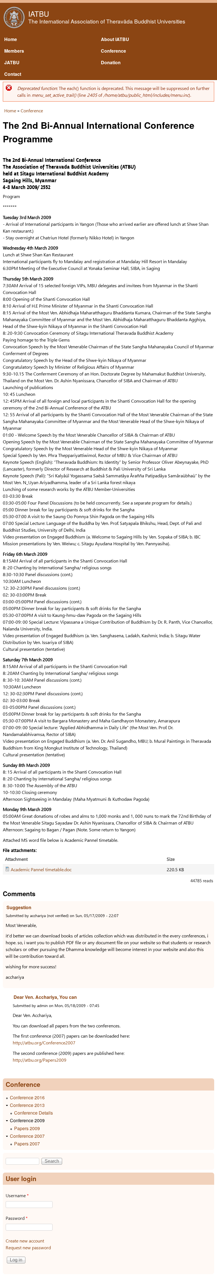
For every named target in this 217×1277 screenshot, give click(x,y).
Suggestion (18, 907)
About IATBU (115, 39)
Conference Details (33, 1112)
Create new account (25, 1241)
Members (14, 51)
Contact (12, 74)
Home (10, 39)
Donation (111, 62)
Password (17, 1218)
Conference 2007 (27, 1136)
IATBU (38, 13)
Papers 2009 (27, 1128)
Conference (113, 51)
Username (17, 1195)
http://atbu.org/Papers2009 (39, 1060)
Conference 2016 (27, 1097)
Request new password (28, 1247)
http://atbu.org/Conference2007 (44, 1043)
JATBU (11, 62)
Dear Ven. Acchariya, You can (45, 997)
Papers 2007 (27, 1143)
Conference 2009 (27, 1120)
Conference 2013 (27, 1105)
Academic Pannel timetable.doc (41, 869)
